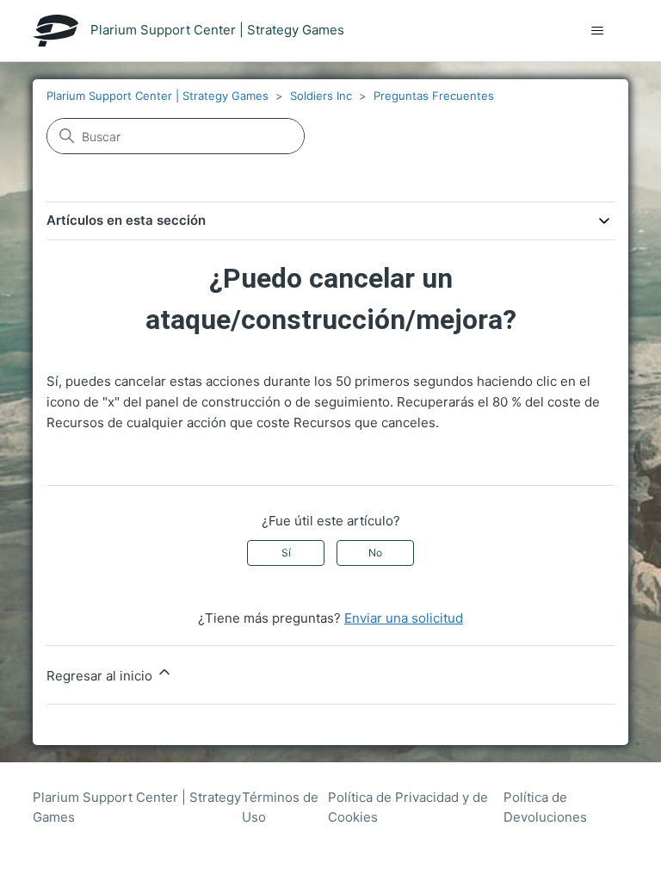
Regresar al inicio (101, 676)
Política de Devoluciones (545, 807)
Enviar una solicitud (403, 618)
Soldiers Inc (321, 95)
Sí (286, 552)
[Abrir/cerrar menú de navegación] (597, 31)
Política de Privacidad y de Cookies (408, 807)
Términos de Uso (280, 807)
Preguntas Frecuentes (434, 95)
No (375, 552)
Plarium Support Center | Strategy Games (157, 95)
